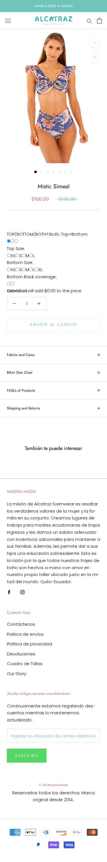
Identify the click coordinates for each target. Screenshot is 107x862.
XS (13, 256)
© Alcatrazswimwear (53, 784)
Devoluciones (21, 654)
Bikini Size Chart (19, 372)
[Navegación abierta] (8, 20)
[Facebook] (9, 592)
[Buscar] (89, 20)
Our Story (16, 674)
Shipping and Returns (23, 408)
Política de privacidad (29, 644)
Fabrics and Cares (21, 354)
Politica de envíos (25, 634)
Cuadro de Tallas (25, 664)
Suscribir (26, 755)
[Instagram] (22, 592)
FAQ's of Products (21, 390)
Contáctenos (21, 624)
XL (40, 270)
